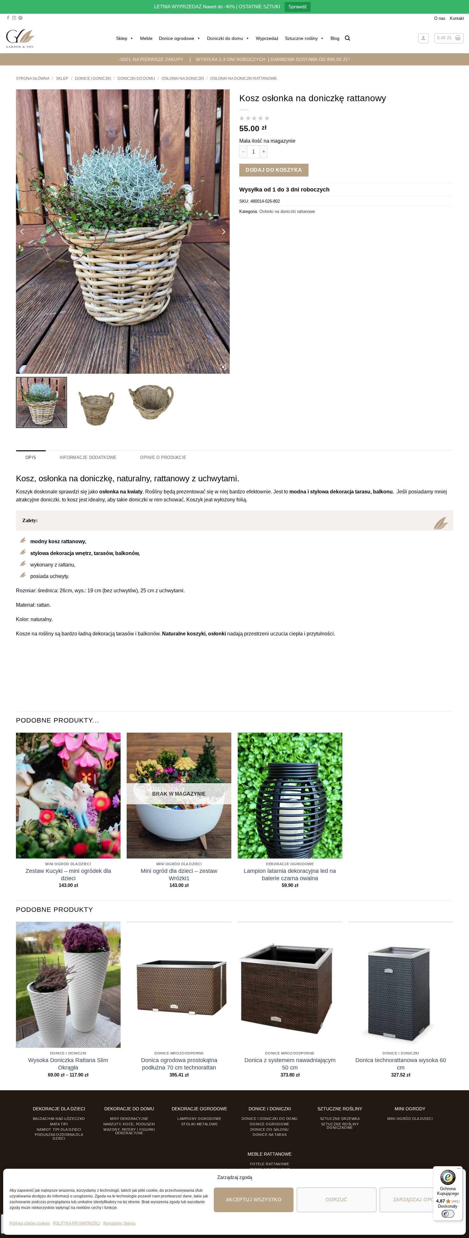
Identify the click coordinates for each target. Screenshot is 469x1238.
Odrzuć (336, 1199)
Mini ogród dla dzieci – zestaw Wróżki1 (179, 875)
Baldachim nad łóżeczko (59, 1119)
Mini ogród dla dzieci (410, 1119)
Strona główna (32, 78)
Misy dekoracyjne (129, 1119)
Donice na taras (270, 1135)
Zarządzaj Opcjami (419, 1199)
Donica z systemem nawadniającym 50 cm (290, 1064)
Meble (146, 38)
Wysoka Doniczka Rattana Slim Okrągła (68, 1064)
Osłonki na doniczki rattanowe (243, 78)
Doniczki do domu (225, 38)
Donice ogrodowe (176, 38)
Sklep (121, 38)
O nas (439, 18)
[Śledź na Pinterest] (20, 18)
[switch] (448, 1214)
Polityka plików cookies (30, 1223)
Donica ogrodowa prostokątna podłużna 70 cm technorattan (179, 1064)
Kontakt (457, 18)
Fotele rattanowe (269, 1164)
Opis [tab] (31, 457)
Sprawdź (297, 6)
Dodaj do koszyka (274, 170)
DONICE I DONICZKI (93, 78)
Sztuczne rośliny (301, 38)
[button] (347, 38)
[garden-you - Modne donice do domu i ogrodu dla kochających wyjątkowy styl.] (20, 38)
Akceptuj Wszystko (254, 1199)
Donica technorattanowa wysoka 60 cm (400, 1064)
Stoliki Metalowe (199, 1124)
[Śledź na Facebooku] (8, 18)
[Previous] (16, 1005)
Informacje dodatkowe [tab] (88, 457)
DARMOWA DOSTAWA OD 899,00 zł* (310, 59)
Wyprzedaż (267, 38)
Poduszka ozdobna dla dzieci (59, 1136)
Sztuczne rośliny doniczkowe (340, 1125)
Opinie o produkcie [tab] (163, 457)
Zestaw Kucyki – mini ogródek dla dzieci (68, 875)
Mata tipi (59, 1124)
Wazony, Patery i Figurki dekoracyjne (129, 1131)
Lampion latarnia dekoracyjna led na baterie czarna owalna (290, 875)
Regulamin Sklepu (119, 1223)
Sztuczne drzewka (340, 1119)
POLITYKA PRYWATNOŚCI (76, 1223)
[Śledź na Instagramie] (14, 18)
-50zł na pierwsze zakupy (151, 59)
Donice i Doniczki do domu (270, 1119)
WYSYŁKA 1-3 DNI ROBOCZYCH (230, 59)
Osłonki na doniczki (183, 78)
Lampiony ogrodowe (199, 1119)
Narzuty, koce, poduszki (129, 1124)
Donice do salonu (269, 1129)
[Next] (453, 1005)
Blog (335, 38)
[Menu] (459, 1170)
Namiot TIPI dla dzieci (59, 1129)
